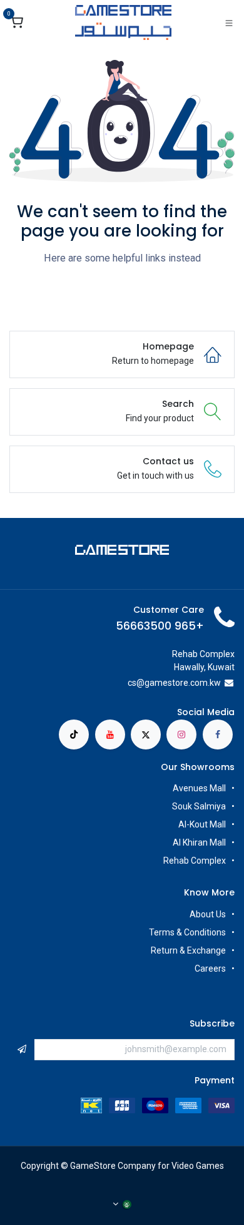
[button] (21, 1049)
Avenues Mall (199, 788)
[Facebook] (218, 734)
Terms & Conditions (187, 932)
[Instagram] (181, 734)
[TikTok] (74, 734)
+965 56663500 (160, 625)
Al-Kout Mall (202, 824)
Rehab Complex (194, 861)
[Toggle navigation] (229, 22)
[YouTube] (110, 734)
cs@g (139, 683)
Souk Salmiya (198, 806)
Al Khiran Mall (199, 842)
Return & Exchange (188, 950)
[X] (146, 734)
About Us (208, 914)
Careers (209, 969)
